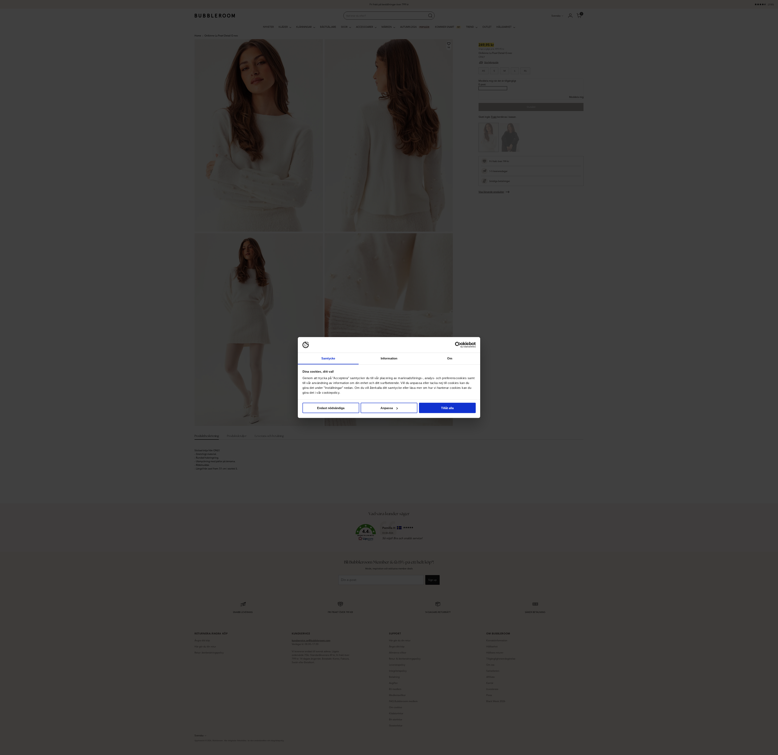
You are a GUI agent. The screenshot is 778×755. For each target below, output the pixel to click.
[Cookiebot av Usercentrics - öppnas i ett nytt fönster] (458, 345)
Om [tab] (449, 358)
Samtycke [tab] (328, 358)
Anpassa (386, 408)
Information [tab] (389, 358)
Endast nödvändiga (330, 408)
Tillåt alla (447, 408)
